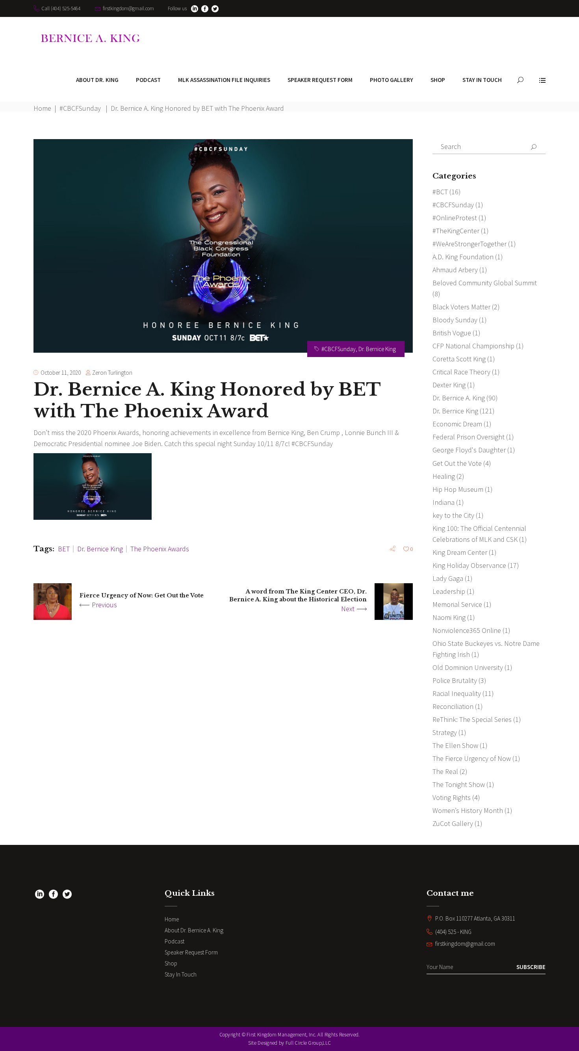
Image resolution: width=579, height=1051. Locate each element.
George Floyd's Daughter (469, 449)
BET (64, 548)
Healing (443, 476)
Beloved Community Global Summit (484, 282)
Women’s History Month (467, 810)
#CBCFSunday (80, 108)
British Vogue (451, 332)
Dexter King (449, 384)
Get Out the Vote (457, 463)
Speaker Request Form (191, 952)
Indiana (443, 502)
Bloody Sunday (454, 319)
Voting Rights (451, 797)
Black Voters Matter (461, 306)
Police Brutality (454, 680)
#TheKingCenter (455, 230)
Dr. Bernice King (377, 349)
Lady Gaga (447, 578)
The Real (445, 771)
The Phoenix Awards (159, 548)
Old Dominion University (467, 667)
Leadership (448, 591)
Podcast (174, 941)
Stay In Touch (181, 974)
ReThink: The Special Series (472, 719)
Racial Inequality (456, 693)
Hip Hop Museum (457, 489)
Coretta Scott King (459, 358)
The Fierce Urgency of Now (471, 758)
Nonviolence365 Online (466, 630)
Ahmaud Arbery (455, 269)
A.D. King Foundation (463, 256)
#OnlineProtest (454, 217)
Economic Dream (457, 423)
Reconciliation (452, 706)
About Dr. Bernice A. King (194, 930)
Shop (171, 963)
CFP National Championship (473, 345)
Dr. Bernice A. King (458, 397)
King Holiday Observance (469, 565)
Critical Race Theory (461, 371)
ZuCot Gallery (452, 823)
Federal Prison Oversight (468, 436)
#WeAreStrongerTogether (469, 243)
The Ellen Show (455, 745)
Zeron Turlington (112, 372)
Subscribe (531, 967)
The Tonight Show (458, 784)
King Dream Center (459, 552)
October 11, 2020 (61, 372)
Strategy (444, 732)
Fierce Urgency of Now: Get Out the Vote (142, 595)
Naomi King (449, 617)
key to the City (453, 515)
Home (42, 108)
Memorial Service (457, 604)
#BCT (440, 191)
